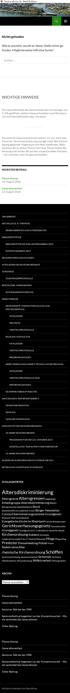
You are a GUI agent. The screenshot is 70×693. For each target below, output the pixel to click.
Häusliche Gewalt (56, 530)
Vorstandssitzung (24, 561)
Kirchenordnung (15, 534)
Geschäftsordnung (18, 419)
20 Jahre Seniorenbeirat (20, 432)
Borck (36, 506)
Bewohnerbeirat (25, 507)
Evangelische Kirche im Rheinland (23, 521)
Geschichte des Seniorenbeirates (22, 426)
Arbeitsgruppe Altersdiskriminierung (25, 502)
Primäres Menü (65, 21)
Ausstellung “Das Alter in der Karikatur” (33, 446)
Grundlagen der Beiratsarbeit (20, 398)
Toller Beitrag (10, 626)
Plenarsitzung (10, 178)
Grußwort (9, 216)
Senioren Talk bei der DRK (17, 609)
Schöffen (54, 552)
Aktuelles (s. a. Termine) (16, 223)
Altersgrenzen (32, 498)
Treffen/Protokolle (21, 329)
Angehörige (50, 499)
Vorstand (8, 271)
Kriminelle (44, 535)
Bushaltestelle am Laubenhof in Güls (18, 510)
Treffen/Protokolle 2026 (24, 377)
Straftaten (56, 557)
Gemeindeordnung (17, 405)
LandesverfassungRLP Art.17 (15, 539)
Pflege (50, 538)
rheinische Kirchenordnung (23, 552)
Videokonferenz (9, 561)
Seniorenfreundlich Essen (18, 257)
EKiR (13, 518)
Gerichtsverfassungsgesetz (26, 525)
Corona (7, 514)
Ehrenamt (6, 518)
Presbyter (10, 543)
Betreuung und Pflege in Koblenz (22, 467)
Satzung (11, 412)
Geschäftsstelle (58, 526)
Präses (51, 543)
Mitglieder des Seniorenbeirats (21, 264)
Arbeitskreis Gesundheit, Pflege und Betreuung (34, 364)
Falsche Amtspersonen (55, 521)
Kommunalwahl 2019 (18, 251)
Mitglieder (16, 316)
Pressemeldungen (20, 357)
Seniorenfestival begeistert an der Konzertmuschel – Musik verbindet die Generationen (35, 617)
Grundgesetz (10, 530)
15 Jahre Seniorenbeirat (20, 453)
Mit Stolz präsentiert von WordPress (19, 688)
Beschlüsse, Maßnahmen (17, 285)
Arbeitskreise (10, 299)
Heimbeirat (43, 530)
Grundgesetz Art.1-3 (28, 530)
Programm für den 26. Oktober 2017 (31, 439)
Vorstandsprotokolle (19, 278)
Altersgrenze (10, 498)
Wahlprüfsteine (11, 237)
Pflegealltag (60, 539)
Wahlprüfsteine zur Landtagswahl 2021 (30, 244)
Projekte (14, 323)
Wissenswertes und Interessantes (26, 230)
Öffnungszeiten (59, 561)
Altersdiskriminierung (20, 292)
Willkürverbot (42, 560)
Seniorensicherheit (29, 557)
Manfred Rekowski (37, 539)
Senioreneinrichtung (11, 557)
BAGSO (53, 503)
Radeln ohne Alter (13, 547)
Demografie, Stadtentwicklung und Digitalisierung (28, 307)
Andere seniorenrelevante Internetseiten (27, 460)
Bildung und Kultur (18, 336)
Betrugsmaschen (9, 507)
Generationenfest (12, 188)
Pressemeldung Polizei (32, 543)
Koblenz (34, 534)
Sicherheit (44, 556)
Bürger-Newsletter (47, 510)
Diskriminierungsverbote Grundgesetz (36, 514)
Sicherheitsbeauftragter (21, 391)
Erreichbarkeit (22, 518)
